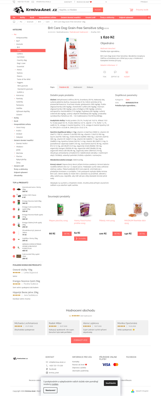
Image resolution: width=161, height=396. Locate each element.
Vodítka (19, 108)
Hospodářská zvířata (22, 124)
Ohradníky (18, 175)
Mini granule (23, 86)
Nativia (20, 73)
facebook (52, 369)
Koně (16, 121)
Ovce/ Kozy (20, 127)
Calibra (20, 54)
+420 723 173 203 (56, 365)
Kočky (16, 118)
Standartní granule (25, 89)
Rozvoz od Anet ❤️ (84, 2)
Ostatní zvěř (19, 166)
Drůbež (19, 134)
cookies (54, 384)
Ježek (18, 150)
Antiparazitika (21, 37)
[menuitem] (14, 17)
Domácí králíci (22, 143)
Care (19, 50)
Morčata (19, 153)
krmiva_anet (54, 372)
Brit (18, 47)
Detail (67, 234)
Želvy (18, 163)
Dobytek (19, 137)
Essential (20, 66)
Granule (19, 44)
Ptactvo (19, 156)
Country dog (22, 60)
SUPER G (20, 92)
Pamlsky (19, 98)
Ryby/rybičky (21, 159)
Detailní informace (107, 65)
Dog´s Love (21, 63)
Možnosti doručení (107, 48)
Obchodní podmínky (80, 371)
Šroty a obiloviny (21, 169)
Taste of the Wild (23, 79)
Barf (18, 41)
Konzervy (20, 95)
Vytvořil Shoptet (142, 391)
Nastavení (50, 390)
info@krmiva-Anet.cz (57, 362)
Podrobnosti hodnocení (79, 32)
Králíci (18, 130)
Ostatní (19, 114)
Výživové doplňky (23, 111)
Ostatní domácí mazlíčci (23, 140)
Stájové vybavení (21, 172)
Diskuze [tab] (90, 87)
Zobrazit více (80, 340)
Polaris (19, 76)
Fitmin (19, 70)
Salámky (19, 102)
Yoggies (20, 82)
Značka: (95, 32)
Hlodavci (19, 146)
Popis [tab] (52, 87)
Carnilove (20, 57)
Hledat (98, 10)
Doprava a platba (79, 367)
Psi (15, 34)
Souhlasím (111, 383)
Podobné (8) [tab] (64, 87)
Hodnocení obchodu (80, 310)
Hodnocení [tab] (78, 87)
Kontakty (68, 2)
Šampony (20, 105)
